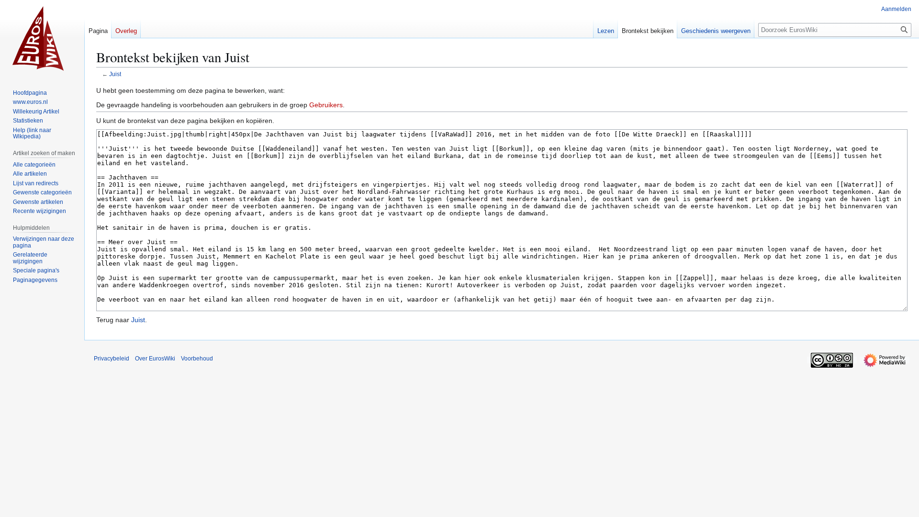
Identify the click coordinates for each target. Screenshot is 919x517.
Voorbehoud (197, 358)
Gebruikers (326, 105)
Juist (115, 74)
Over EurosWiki (155, 358)
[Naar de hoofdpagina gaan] (42, 38)
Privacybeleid (111, 358)
